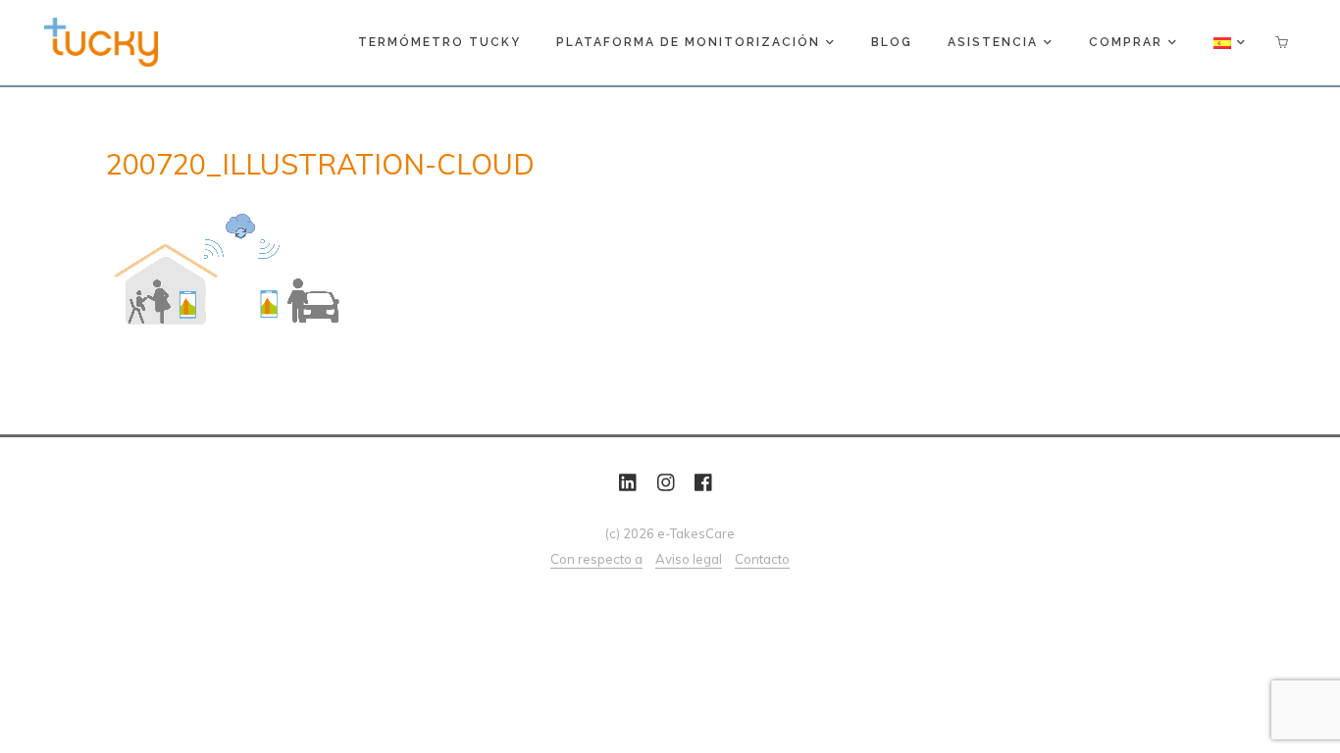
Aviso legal (688, 559)
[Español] (1230, 43)
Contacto (762, 559)
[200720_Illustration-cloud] (513, 269)
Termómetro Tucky (439, 42)
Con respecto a (596, 559)
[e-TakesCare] (101, 40)
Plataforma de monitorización (688, 42)
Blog (891, 42)
